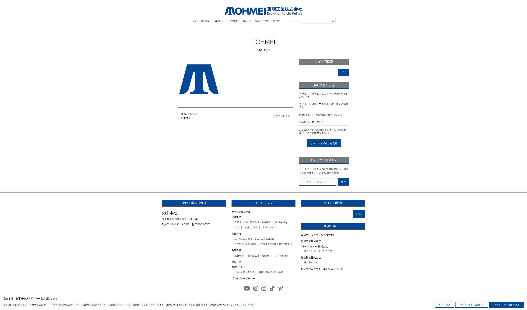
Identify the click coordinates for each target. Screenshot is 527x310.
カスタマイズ (444, 304)
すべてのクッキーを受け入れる (506, 304)
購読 (343, 182)
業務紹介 (238, 256)
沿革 (236, 222)
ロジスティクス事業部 (245, 244)
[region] (263, 302)
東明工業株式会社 (241, 211)
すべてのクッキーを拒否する (471, 304)
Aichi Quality (281, 222)
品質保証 (266, 222)
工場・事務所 (250, 222)
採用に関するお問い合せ (271, 272)
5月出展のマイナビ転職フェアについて (320, 114)
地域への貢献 (251, 227)
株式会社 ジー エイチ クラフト (319, 251)
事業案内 (236, 233)
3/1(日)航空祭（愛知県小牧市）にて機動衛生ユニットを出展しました (323, 131)
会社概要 (236, 217)
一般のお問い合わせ (244, 272)
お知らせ (236, 261)
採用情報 (236, 250)
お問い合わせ (239, 267)
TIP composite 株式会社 (314, 246)
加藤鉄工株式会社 (311, 257)
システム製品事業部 (264, 239)
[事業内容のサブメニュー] (224, 21)
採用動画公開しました (311, 122)
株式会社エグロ (311, 262)
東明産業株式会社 (311, 240)
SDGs (237, 227)
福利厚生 (252, 256)
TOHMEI (185, 118)
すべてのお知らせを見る (323, 143)
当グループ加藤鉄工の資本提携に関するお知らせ (323, 106)
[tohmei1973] (288, 21)
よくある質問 (281, 256)
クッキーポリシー (248, 304)
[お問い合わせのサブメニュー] (269, 21)
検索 (358, 214)
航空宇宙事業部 (242, 239)
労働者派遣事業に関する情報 (275, 244)
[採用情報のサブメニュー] (238, 21)
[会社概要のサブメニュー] (211, 21)
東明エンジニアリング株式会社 (318, 235)
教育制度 (266, 256)
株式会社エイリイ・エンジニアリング (322, 268)
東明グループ (268, 227)
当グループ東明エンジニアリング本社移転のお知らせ (323, 95)
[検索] (333, 21)
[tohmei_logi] (291, 21)
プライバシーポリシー (243, 278)
